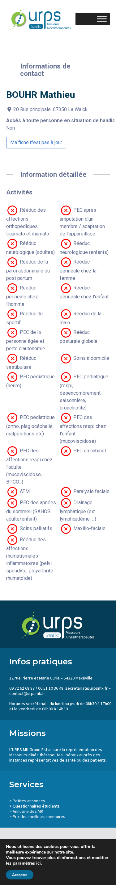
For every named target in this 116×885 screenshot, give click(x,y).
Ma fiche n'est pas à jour (36, 142)
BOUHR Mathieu (40, 94)
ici (38, 863)
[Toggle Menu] (102, 19)
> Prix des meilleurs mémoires (37, 817)
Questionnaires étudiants (36, 806)
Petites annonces (29, 801)
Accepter (19, 874)
